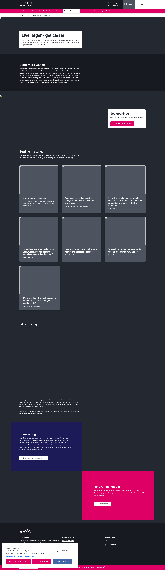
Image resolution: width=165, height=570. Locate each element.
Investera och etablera (27, 11)
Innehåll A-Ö (101, 567)
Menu (143, 4)
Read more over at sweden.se (32, 458)
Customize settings (62, 561)
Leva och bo (86, 11)
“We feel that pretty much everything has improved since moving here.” (125, 250)
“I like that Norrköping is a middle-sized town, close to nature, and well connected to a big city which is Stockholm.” (125, 202)
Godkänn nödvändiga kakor (18, 561)
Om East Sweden (112, 11)
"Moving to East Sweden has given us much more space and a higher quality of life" (40, 300)
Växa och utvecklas (71, 11)
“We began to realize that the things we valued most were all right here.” (79, 200)
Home (21, 15)
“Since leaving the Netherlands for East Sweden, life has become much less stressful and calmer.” (38, 251)
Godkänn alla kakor (41, 561)
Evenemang (98, 11)
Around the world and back (35, 198)
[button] (129, 4)
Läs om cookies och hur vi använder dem (20, 557)
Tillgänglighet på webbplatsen (84, 567)
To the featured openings (122, 123)
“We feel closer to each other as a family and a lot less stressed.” (81, 250)
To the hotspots (103, 504)
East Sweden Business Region (50, 11)
